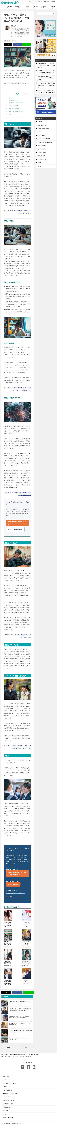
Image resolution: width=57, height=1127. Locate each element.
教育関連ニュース (42, 159)
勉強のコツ (27, 7)
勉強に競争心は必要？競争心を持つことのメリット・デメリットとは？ (20, 1038)
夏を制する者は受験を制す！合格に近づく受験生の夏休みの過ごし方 (20, 1024)
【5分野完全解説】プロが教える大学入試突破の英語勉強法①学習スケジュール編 (20, 1031)
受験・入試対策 (35, 7)
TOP (15, 1054)
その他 (13, 40)
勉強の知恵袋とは (9, 7)
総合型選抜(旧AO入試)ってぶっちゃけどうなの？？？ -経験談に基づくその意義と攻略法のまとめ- (20, 1017)
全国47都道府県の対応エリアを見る (17, 523)
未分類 (39, 166)
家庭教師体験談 (41, 155)
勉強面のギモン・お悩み (18, 7)
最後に (10, 114)
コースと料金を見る (13, 884)
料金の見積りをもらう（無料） (13, 896)
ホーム (2, 7)
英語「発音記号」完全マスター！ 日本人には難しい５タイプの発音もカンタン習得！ (47, 77)
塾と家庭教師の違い (43, 7)
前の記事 (9, 1047)
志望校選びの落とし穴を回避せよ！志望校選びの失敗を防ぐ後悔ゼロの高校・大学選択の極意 (20, 1009)
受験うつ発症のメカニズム (16, 102)
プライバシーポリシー (8, 1117)
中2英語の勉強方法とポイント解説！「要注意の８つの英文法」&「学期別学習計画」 (46, 65)
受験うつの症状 (14, 100)
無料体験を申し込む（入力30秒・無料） (15, 893)
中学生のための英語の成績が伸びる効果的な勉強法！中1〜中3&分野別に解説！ (46, 85)
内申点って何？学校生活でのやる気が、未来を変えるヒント (20, 1002)
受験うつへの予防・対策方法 (16, 111)
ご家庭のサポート (52, 7)
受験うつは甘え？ (13, 105)
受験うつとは (12, 98)
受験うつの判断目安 (14, 108)
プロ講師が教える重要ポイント (45, 142)
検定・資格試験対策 (42, 125)
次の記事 (25, 1047)
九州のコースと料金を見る (15, 529)
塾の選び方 (40, 121)
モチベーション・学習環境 (44, 138)
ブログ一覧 (5, 1079)
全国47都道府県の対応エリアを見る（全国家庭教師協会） (17, 873)
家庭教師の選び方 (42, 152)
